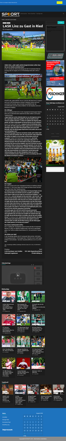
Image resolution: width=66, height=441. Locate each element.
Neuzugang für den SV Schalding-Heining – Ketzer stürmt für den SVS (23, 307)
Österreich (23, 244)
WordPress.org (5, 424)
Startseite (23, 13)
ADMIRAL (14, 244)
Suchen (61, 22)
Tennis (8, 367)
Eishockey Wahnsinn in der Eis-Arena (58, 398)
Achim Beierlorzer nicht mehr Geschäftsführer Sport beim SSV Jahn (8, 307)
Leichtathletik (35, 367)
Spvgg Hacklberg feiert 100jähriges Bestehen (23, 350)
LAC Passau (38, 366)
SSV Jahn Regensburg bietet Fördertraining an (33, 251)
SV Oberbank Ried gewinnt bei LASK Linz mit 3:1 (23, 329)
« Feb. (47, 129)
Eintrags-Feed (5, 419)
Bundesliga (19, 244)
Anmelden (4, 417)
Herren (8, 301)
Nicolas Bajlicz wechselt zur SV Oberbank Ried (37, 329)
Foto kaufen (31, 13)
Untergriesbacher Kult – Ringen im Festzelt (46, 398)
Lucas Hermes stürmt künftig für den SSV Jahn (23, 372)
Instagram (39, 13)
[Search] (63, 13)
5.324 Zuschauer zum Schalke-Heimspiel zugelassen (14, 251)
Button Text (59, 2)
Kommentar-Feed (6, 422)
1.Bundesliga (9, 244)
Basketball (5, 391)
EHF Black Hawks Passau (57, 391)
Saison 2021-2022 (29, 244)
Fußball (4, 301)
